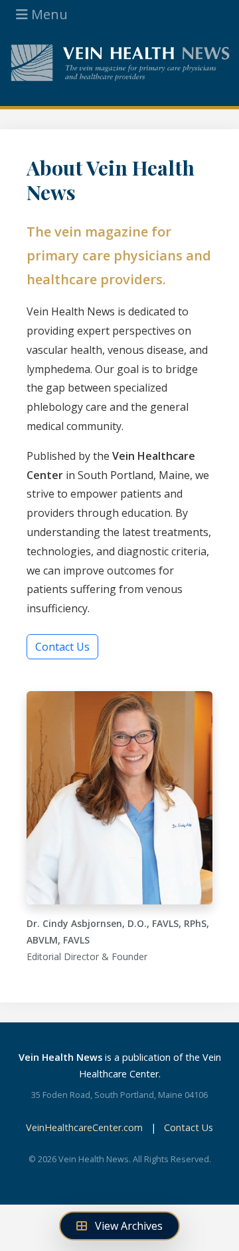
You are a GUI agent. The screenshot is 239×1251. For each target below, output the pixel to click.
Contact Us (62, 646)
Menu (48, 14)
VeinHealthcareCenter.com (84, 1127)
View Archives (127, 1226)
